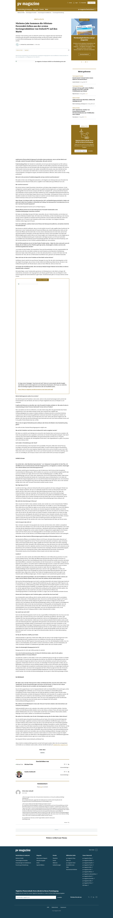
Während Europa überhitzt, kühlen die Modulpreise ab (84, 100)
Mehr (46, 9)
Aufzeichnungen (57, 865)
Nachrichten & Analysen (25, 9)
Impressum (63, 907)
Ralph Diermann (76, 93)
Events (42, 9)
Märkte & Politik (21, 12)
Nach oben (91, 850)
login (41, 787)
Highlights (27, 50)
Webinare (55, 863)
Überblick (55, 858)
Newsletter (83, 2)
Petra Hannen (75, 117)
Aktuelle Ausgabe (40, 860)
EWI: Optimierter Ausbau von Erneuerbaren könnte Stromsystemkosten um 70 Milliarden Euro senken (83, 112)
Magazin (35, 9)
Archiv (37, 863)
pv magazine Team (70, 863)
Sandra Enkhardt (30, 44)
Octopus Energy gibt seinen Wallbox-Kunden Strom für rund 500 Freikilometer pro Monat (83, 89)
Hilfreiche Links (71, 855)
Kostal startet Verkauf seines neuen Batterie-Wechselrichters (83, 78)
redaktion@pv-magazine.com (60, 745)
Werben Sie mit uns (76, 897)
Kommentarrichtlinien (71, 869)
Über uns (68, 860)
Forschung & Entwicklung (58, 12)
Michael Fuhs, (24, 44)
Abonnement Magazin (41, 858)
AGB (48, 907)
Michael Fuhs (28, 764)
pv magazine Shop (70, 858)
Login (76, 2)
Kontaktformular (70, 865)
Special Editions (40, 865)
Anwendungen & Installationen (44, 12)
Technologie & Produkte (31, 12)
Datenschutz (55, 907)
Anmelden (90, 151)
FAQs (67, 867)
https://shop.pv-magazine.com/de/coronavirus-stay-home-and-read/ (35, 389)
